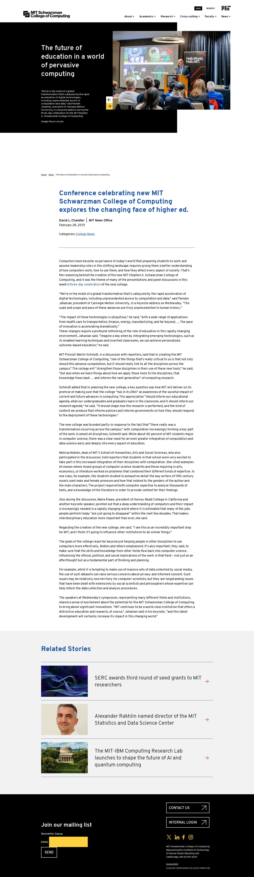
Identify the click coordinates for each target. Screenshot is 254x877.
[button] (109, 99)
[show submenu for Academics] (156, 16)
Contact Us (179, 807)
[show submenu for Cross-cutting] (200, 16)
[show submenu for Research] (175, 16)
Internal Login (183, 822)
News (51, 174)
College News (85, 234)
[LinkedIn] (228, 154)
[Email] (228, 165)
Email (44, 842)
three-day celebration (85, 284)
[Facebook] (228, 132)
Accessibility (172, 864)
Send (49, 852)
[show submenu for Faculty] (216, 16)
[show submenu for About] (134, 16)
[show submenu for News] (230, 16)
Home (43, 174)
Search (210, 8)
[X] (228, 143)
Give (198, 8)
